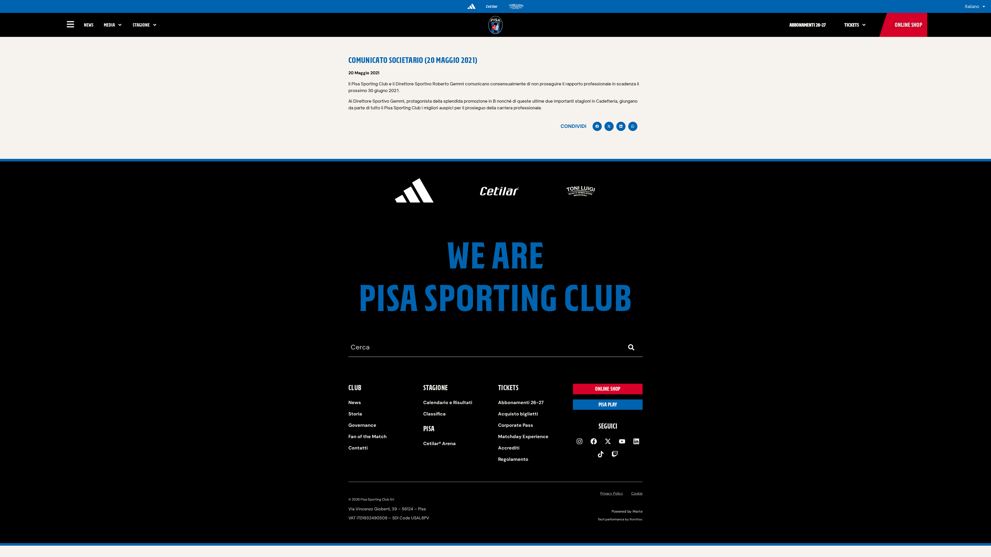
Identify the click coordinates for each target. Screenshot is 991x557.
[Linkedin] (636, 441)
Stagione (141, 25)
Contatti (358, 448)
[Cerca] (632, 347)
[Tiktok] (600, 454)
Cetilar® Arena (439, 443)
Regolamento (513, 459)
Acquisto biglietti (518, 414)
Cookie (637, 493)
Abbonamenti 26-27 (807, 25)
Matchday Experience (523, 436)
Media (109, 25)
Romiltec (636, 519)
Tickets (851, 25)
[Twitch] (615, 454)
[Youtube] (622, 441)
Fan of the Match (367, 436)
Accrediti (509, 448)
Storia (355, 414)
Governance (362, 425)
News (88, 25)
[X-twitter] (607, 441)
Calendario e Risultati (447, 402)
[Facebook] (593, 441)
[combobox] (485, 347)
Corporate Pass (515, 425)
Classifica (434, 414)
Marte (638, 511)
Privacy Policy (611, 493)
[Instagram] (579, 441)
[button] (597, 126)
